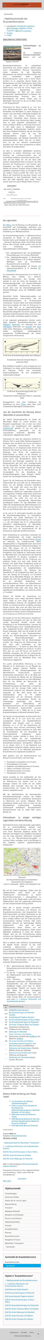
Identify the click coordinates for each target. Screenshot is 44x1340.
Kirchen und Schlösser (13, 1218)
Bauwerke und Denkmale (14, 1215)
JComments (22, 1178)
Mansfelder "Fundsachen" (14, 1243)
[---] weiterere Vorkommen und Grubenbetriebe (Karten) (24, 1000)
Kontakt (24, 1332)
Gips (38, 326)
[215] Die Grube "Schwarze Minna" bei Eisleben (22, 1309)
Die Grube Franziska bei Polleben (21, 1041)
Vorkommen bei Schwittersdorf (20, 1053)
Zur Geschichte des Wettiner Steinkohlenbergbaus (22, 1102)
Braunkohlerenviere (19, 1136)
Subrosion (16, 324)
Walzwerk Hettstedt (12, 1211)
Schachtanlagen (11, 1193)
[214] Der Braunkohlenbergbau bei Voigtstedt (21, 1305)
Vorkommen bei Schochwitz (19, 1057)
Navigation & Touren (12, 1239)
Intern (31, 1332)
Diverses (8, 1232)
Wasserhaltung (10, 1204)
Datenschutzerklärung (23, 1336)
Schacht (38, 539)
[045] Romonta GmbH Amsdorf (16, 1289)
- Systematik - (10, 1247)
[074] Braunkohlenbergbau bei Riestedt (19, 1293)
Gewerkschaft (8, 428)
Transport (8, 1207)
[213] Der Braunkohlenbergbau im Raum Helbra (20, 1152)
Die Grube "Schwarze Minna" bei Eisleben (24, 1024)
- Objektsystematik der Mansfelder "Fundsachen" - (22, 1143)
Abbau (8, 225)
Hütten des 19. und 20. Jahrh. (16, 1200)
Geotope (8, 1225)
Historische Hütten (12, 1197)
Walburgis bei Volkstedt (18, 1031)
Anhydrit (29, 326)
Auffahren (33, 1036)
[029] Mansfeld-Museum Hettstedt (25, 1125)
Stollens (20, 1038)
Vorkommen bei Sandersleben (20, 1048)
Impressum (14, 1332)
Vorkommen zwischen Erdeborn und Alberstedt (22, 1044)
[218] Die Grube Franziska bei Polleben (19, 1319)
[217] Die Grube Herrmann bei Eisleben (17, 1155)
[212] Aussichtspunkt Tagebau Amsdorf (19, 1296)
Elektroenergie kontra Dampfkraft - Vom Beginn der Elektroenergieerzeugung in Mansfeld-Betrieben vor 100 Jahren (26, 1108)
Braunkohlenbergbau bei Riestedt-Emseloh (22, 1013)
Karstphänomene (11, 1229)
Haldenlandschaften (12, 1222)
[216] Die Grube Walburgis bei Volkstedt (17, 1158)
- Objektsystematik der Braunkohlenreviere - (21, 1280)
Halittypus (7, 324)
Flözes (23, 404)
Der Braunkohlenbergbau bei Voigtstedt (24, 1022)
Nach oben (7, 1181)
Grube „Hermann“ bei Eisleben (20, 1034)
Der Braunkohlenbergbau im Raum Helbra (24, 1019)
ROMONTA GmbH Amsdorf (19, 1010)
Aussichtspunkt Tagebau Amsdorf (21, 1017)
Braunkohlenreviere (12, 1236)
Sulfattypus (7, 326)
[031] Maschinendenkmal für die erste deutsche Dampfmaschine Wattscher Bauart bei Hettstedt (25, 1121)
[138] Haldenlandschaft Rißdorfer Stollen (24, 1115)
